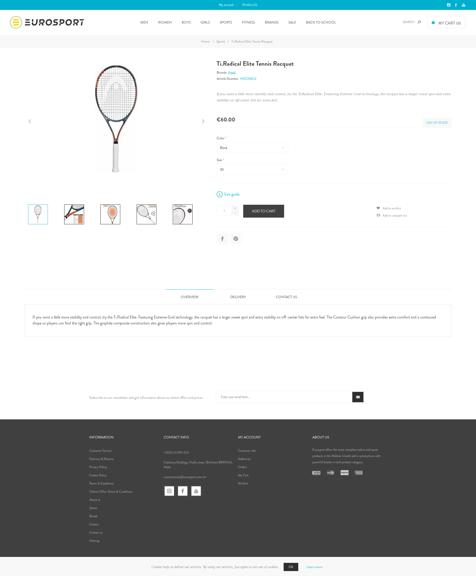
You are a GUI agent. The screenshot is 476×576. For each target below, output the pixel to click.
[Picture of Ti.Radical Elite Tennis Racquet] (38, 204)
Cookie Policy (98, 475)
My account (226, 4)
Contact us (96, 532)
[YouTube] (196, 491)
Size (220, 159)
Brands (271, 22)
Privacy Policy (98, 467)
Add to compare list (395, 215)
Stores (93, 508)
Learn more (314, 566)
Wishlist (243, 483)
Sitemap (94, 540)
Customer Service (100, 450)
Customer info (247, 450)
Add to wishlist (392, 208)
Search (419, 22)
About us (94, 499)
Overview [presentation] (190, 296)
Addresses (244, 459)
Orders (242, 467)
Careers (94, 524)
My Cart (243, 475)
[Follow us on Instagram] (169, 491)
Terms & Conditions (101, 483)
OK (291, 567)
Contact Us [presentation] (286, 296)
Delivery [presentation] (238, 296)
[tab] (190, 296)
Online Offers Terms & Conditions (110, 491)
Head (232, 72)
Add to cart (263, 211)
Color (221, 138)
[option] (44, 205)
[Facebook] (182, 491)
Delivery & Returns (101, 459)
